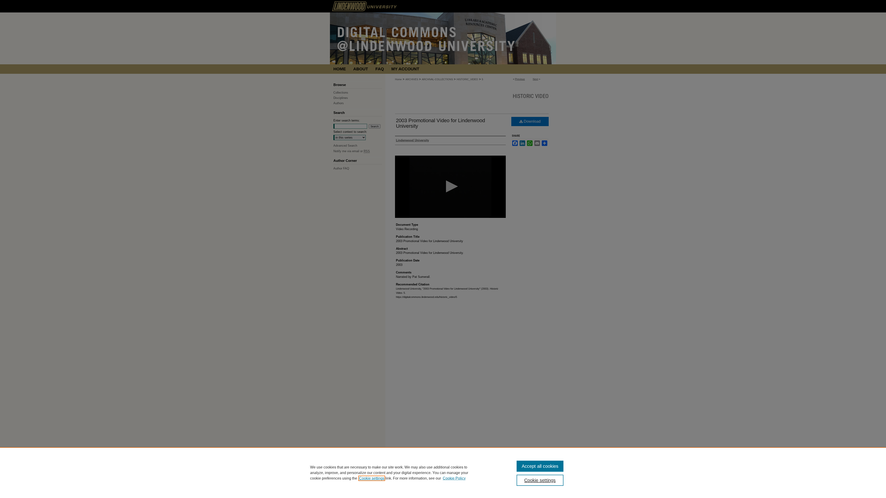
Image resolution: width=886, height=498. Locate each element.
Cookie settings (371, 478)
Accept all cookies (540, 466)
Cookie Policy (454, 478)
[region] (443, 472)
